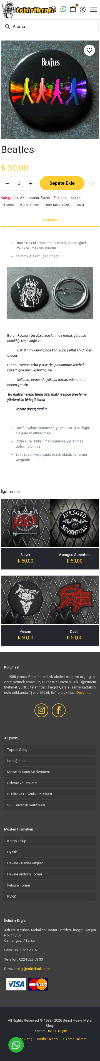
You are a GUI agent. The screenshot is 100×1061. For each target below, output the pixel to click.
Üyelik (12, 852)
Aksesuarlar (29, 198)
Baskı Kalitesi (47, 1039)
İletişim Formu (18, 885)
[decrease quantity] (7, 183)
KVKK (11, 896)
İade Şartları (16, 761)
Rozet (45, 198)
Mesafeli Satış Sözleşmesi (28, 772)
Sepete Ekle (62, 183)
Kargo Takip (16, 841)
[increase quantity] (31, 183)
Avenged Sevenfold (75, 555)
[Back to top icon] (88, 1049)
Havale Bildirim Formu (24, 874)
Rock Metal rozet (57, 205)
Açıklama (50, 220)
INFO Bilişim (57, 1031)
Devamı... (83, 692)
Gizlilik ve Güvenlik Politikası (29, 794)
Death (74, 631)
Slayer (25, 555)
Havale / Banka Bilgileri (25, 863)
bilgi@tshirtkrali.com (33, 969)
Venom (25, 631)
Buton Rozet (29, 205)
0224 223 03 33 (31, 959)
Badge (75, 198)
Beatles (8, 205)
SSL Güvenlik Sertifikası (26, 805)
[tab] (50, 220)
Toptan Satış (17, 750)
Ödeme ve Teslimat (22, 783)
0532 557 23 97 (26, 950)
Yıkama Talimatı (75, 1039)
